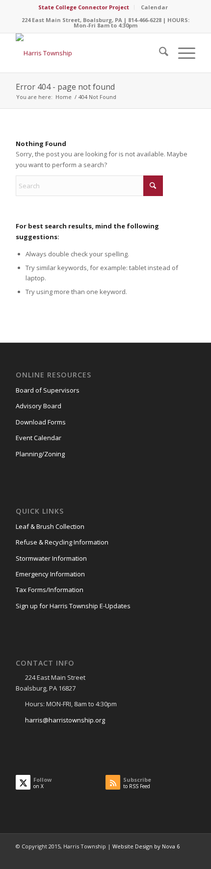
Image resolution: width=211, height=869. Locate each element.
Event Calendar (38, 437)
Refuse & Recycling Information (62, 542)
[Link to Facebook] (188, 856)
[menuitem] (83, 7)
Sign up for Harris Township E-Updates (73, 605)
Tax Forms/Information (49, 589)
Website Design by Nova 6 (146, 846)
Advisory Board (38, 405)
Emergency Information (50, 574)
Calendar (154, 7)
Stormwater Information (51, 558)
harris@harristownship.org (65, 720)
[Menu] (181, 53)
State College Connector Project (83, 7)
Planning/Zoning (40, 453)
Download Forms (41, 422)
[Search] (158, 53)
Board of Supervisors (47, 390)
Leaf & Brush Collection (50, 526)
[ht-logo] (87, 53)
